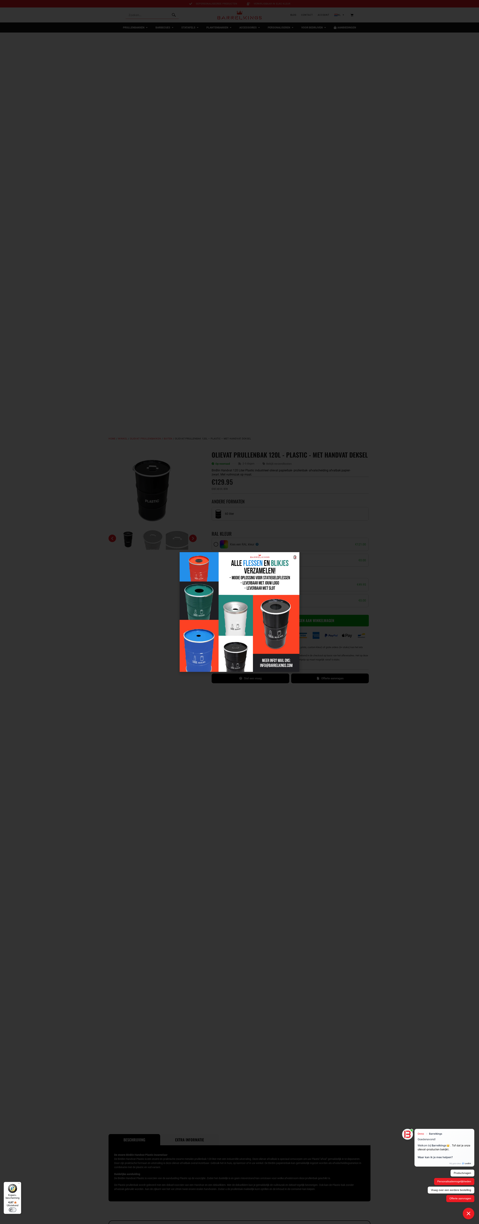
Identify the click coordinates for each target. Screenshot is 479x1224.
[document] (239, 612)
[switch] (12, 1210)
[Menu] (19, 1184)
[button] (295, 557)
